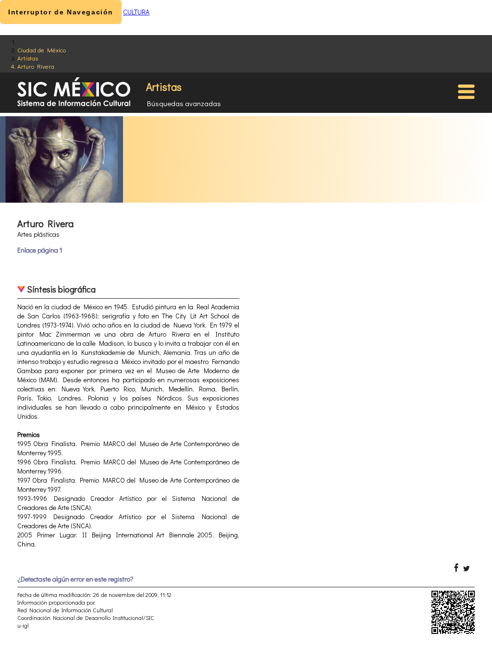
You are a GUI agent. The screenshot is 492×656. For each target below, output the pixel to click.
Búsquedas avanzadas (184, 103)
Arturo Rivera (35, 66)
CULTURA (136, 11)
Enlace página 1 (39, 250)
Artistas (27, 58)
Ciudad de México (41, 50)
